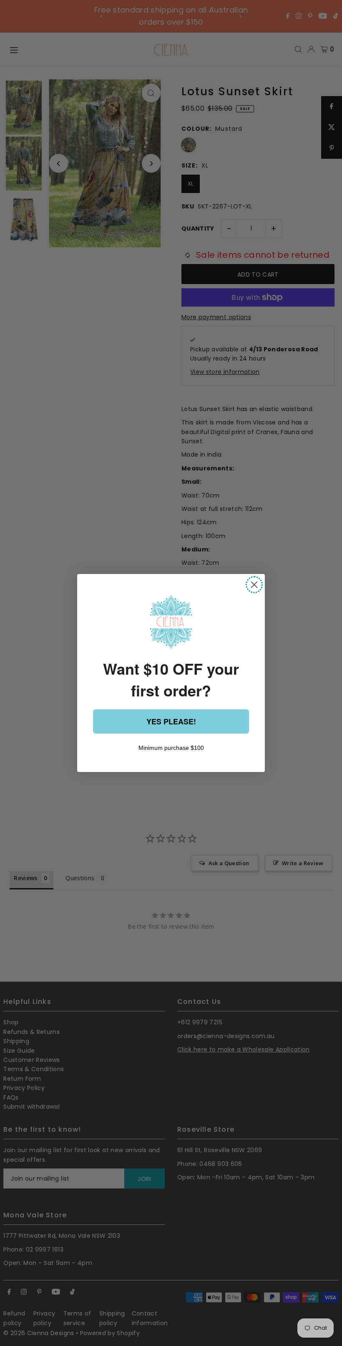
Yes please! (171, 721)
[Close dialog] (254, 584)
